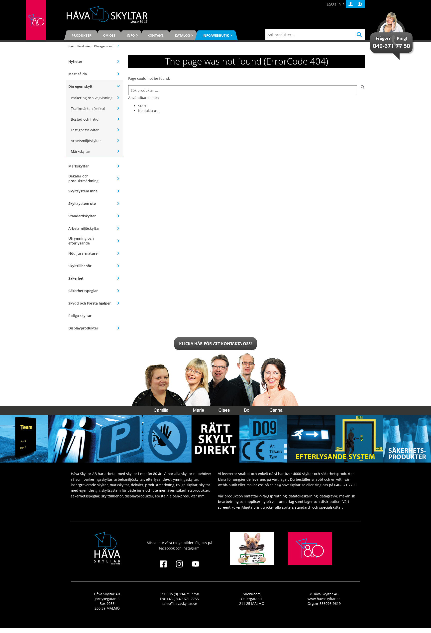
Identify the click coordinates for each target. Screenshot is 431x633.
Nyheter (75, 61)
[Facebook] (163, 567)
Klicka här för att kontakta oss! (215, 343)
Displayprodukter (83, 328)
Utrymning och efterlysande (81, 240)
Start (71, 46)
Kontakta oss (148, 110)
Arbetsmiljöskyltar (86, 140)
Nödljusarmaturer (83, 253)
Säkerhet (76, 278)
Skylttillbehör (80, 265)
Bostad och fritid (85, 119)
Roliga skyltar (80, 315)
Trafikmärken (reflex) (88, 108)
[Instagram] (179, 567)
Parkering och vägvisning (91, 97)
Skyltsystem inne (83, 191)
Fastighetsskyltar (85, 130)
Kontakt (155, 35)
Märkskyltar (80, 151)
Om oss (109, 35)
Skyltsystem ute (82, 203)
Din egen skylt (103, 46)
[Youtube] (196, 567)
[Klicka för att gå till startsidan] (36, 20)
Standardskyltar (82, 216)
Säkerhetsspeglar (83, 290)
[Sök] (361, 90)
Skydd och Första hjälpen (89, 303)
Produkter (82, 35)
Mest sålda (77, 74)
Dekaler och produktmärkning (83, 178)
